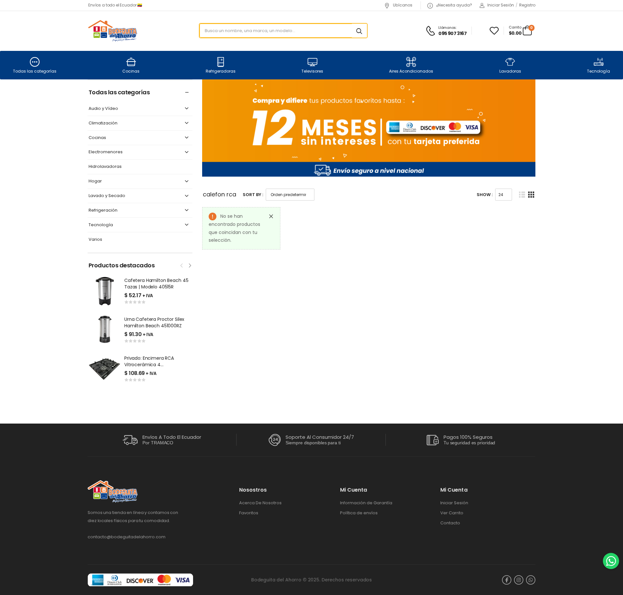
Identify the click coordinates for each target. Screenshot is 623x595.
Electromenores (106, 152)
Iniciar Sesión (454, 503)
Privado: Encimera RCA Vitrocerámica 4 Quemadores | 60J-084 (150, 364)
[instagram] (518, 580)
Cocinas (131, 71)
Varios (95, 239)
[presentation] (182, 265)
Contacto (450, 523)
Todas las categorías (34, 71)
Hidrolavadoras (105, 166)
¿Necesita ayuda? (453, 5)
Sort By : (253, 195)
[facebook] (506, 580)
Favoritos (248, 513)
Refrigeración (103, 210)
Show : (485, 195)
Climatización (103, 123)
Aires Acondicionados (411, 71)
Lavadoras (510, 71)
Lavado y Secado (107, 196)
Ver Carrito (451, 513)
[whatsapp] (530, 580)
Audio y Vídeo (103, 108)
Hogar (95, 181)
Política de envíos (359, 513)
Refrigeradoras (221, 71)
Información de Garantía (366, 503)
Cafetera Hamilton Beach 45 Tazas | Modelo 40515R (156, 283)
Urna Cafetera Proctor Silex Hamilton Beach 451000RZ (154, 322)
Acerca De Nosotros (260, 503)
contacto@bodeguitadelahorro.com (126, 537)
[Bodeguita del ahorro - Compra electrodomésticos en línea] (112, 30)
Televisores (312, 71)
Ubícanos (402, 5)
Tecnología (598, 71)
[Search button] (359, 31)
